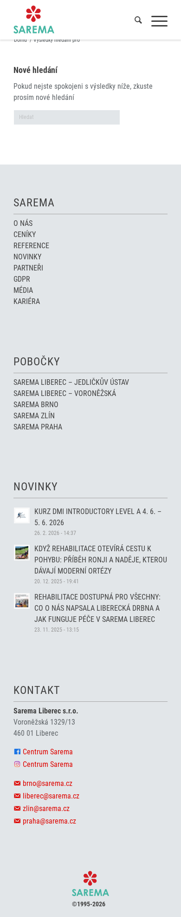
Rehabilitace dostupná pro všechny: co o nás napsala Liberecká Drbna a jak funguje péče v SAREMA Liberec (97, 608)
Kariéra (26, 301)
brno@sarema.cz (47, 783)
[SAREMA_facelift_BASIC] (74, 19)
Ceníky (24, 234)
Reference (31, 245)
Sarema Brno (35, 404)
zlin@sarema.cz (46, 808)
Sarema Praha (37, 426)
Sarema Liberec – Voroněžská (64, 393)
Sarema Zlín (34, 415)
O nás (22, 223)
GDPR (21, 279)
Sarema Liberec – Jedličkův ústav (71, 382)
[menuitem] (133, 21)
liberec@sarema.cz (51, 796)
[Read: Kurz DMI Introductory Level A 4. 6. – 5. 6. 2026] (21, 515)
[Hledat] (133, 21)
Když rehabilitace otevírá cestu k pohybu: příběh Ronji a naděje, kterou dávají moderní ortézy (100, 559)
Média (23, 290)
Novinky (27, 256)
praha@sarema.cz (49, 821)
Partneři (28, 268)
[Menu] (155, 21)
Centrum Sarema (48, 751)
